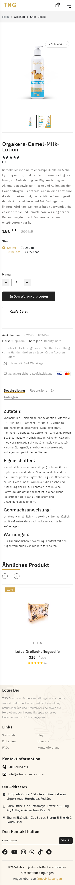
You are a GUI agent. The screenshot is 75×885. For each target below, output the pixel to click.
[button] (5, 576)
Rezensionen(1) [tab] (42, 390)
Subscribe (66, 840)
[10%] (37, 611)
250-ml (32, 250)
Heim (5, 17)
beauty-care (52, 341)
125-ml (13, 250)
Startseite (9, 735)
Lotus (37, 643)
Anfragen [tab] (11, 397)
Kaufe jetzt (19, 311)
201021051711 (18, 767)
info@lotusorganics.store (26, 774)
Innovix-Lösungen (49, 879)
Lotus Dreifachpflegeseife (37, 651)
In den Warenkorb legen (29, 296)
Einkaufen (9, 741)
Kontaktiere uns (48, 747)
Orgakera (18, 341)
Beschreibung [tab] (14, 390)
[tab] (30, 121)
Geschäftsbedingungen (37, 873)
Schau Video (58, 44)
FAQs (5, 747)
